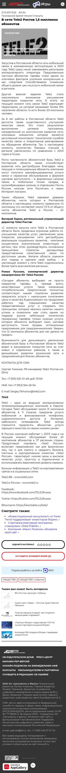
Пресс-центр (44, 657)
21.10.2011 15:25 (9, 12)
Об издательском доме (18, 657)
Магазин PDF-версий (15, 661)
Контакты (9, 670)
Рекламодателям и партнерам (38, 670)
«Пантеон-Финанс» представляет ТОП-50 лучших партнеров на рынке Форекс (34, 623)
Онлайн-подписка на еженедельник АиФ (30, 665)
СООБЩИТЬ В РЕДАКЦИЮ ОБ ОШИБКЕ (25, 674)
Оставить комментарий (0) (33, 556)
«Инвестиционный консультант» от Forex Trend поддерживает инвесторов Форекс (33, 518)
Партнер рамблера (29, 758)
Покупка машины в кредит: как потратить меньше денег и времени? (35, 614)
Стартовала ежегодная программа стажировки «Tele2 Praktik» (28, 524)
